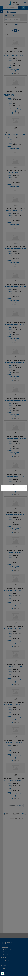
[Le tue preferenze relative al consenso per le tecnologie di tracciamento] (2, 973)
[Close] (25, 487)
